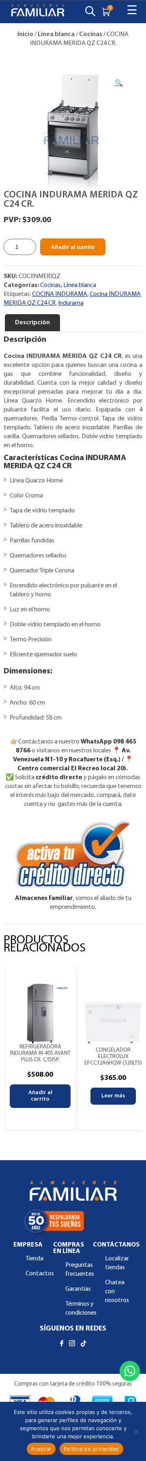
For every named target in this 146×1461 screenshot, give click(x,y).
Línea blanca (56, 34)
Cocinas (90, 34)
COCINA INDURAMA (59, 294)
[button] (119, 83)
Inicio (25, 34)
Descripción (32, 322)
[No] (136, 1431)
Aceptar (41, 1449)
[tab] (32, 322)
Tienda (34, 1258)
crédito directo (59, 777)
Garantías (78, 1289)
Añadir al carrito (73, 247)
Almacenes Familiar (44, 898)
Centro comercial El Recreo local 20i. (73, 768)
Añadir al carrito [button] (40, 1096)
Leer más (113, 1096)
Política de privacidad (91, 1449)
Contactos (40, 1273)
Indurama (71, 303)
